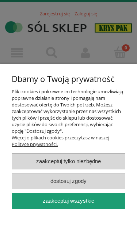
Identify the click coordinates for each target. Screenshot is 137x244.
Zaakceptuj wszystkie (68, 201)
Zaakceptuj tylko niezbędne (68, 161)
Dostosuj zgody (68, 181)
